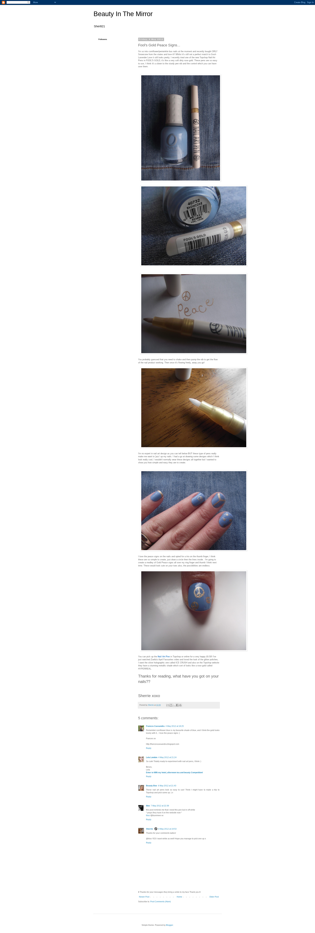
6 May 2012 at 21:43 (167, 786)
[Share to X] (174, 705)
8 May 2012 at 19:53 (167, 829)
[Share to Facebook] (177, 705)
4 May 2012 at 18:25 (175, 726)
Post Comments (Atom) (160, 901)
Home (179, 897)
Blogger (169, 925)
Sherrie (149, 829)
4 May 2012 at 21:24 (167, 757)
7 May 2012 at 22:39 (160, 806)
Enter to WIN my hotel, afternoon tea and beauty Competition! (174, 772)
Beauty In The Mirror (123, 13)
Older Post (214, 897)
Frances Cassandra (155, 726)
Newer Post (144, 897)
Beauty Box (151, 786)
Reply (148, 748)
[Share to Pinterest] (180, 705)
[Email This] (167, 705)
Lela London (151, 757)
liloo (148, 806)
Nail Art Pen (164, 656)
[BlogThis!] (171, 705)
